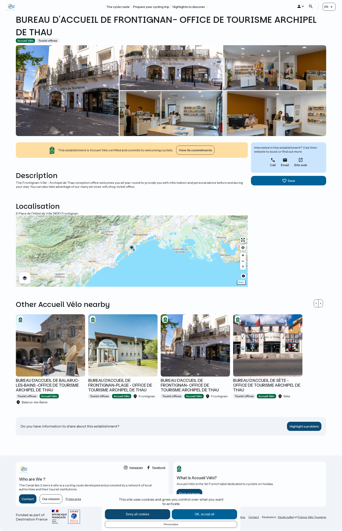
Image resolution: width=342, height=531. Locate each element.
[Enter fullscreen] (243, 240)
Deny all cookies (137, 514)
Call (273, 165)
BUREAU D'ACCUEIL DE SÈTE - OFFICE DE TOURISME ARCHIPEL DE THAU (266, 385)
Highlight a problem (304, 426)
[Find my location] (243, 247)
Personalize (171, 524)
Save (291, 181)
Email (285, 165)
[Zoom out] (243, 261)
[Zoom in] (243, 255)
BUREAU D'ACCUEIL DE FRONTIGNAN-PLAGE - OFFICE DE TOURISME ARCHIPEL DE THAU (120, 385)
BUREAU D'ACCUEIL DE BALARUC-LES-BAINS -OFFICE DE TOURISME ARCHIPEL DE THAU (47, 385)
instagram (136, 467)
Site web (300, 165)
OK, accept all (204, 514)
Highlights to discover (189, 7)
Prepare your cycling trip (151, 7)
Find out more (189, 494)
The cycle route (118, 7)
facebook (158, 467)
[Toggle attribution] (243, 276)
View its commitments (195, 150)
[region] (132, 251)
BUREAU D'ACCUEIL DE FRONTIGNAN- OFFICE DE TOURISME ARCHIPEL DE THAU (190, 385)
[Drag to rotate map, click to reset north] (243, 267)
